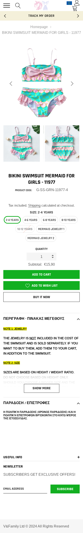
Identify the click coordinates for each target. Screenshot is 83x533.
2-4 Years (12, 220)
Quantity (41, 249)
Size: (41, 212)
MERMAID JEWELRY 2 (40, 238)
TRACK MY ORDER (41, 15)
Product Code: (23, 190)
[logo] (41, 5)
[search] (18, 5)
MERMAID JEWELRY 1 (51, 229)
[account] (77, 2)
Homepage (39, 27)
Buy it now (41, 297)
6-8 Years (49, 220)
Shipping (34, 205)
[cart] (74, 8)
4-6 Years (30, 220)
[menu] (6, 5)
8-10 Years (69, 220)
